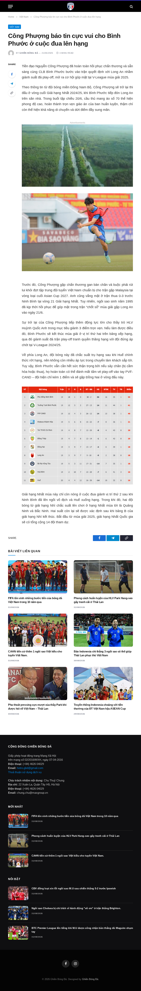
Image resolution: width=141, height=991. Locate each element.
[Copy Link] (11, 93)
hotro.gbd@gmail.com (30, 767)
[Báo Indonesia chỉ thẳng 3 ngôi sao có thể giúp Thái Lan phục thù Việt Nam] (103, 630)
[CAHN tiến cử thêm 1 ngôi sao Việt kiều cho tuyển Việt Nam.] (37, 630)
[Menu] (10, 6)
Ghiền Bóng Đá (28, 53)
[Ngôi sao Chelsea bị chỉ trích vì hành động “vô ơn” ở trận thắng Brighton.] (18, 913)
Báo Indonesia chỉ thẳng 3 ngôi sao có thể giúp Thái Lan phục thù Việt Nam (102, 653)
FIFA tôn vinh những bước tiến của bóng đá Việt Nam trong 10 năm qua (35, 600)
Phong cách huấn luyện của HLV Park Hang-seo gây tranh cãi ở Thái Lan (103, 600)
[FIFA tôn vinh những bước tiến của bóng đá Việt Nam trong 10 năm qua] (37, 576)
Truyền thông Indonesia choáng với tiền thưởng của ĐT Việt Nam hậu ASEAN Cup (100, 706)
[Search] (131, 6)
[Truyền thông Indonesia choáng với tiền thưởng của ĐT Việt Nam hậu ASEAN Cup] (103, 683)
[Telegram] (11, 83)
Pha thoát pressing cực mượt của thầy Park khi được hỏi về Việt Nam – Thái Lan (37, 706)
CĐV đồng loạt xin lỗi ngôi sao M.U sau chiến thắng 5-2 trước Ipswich (74, 888)
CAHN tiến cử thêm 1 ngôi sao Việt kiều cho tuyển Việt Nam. (35, 653)
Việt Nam (14, 27)
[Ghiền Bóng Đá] (70, 6)
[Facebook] (11, 74)
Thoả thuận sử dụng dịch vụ (24, 772)
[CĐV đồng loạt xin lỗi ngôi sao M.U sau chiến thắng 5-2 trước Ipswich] (18, 893)
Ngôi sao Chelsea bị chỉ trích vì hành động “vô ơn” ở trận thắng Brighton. (76, 908)
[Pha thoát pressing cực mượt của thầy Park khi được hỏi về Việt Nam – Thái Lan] (37, 683)
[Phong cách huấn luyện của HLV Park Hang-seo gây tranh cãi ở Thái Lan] (103, 576)
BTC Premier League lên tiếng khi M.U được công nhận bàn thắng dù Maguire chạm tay (82, 930)
